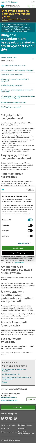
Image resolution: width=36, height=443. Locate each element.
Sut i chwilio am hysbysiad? (12, 85)
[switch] (30, 225)
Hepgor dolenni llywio (9, 57)
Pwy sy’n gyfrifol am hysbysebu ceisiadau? (17, 70)
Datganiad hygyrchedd (9, 425)
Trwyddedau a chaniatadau (17, 24)
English (33, 2)
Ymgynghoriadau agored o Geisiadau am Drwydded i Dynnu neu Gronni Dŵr (16, 30)
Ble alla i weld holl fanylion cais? (14, 102)
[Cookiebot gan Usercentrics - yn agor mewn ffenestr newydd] (29, 189)
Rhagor (4, 382)
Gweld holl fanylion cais (10, 374)
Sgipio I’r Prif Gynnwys (9, 2)
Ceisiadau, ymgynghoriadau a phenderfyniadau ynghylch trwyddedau (16, 27)
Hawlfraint (22, 428)
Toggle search (28, 6)
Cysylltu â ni (18, 407)
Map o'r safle (5, 428)
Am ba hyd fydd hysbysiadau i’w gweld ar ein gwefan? (17, 90)
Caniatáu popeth (18, 248)
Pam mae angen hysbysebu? (12, 75)
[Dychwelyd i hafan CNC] (10, 6)
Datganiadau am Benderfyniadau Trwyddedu (14, 370)
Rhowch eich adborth (8, 397)
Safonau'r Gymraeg (25, 425)
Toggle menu (33, 6)
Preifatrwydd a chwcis (9, 432)
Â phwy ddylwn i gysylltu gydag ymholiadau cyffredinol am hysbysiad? (18, 97)
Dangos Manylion (23, 243)
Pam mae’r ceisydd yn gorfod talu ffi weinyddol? (15, 80)
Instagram (15, 418)
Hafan (4, 24)
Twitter (6, 418)
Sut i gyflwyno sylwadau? (11, 107)
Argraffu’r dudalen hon (9, 400)
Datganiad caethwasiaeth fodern (26, 433)
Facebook (2, 418)
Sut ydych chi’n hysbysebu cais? (13, 66)
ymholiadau (19, 262)
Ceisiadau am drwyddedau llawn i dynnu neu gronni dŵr (17, 378)
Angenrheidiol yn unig (18, 253)
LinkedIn (10, 418)
